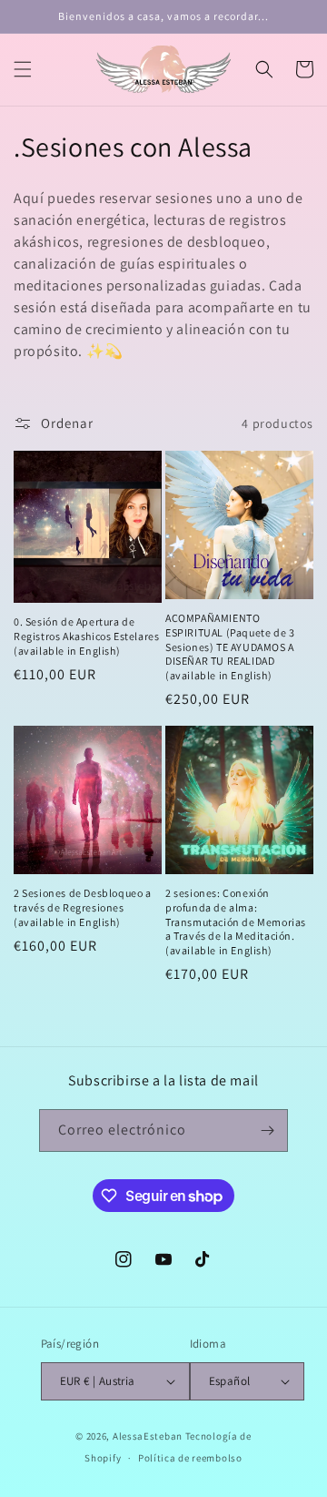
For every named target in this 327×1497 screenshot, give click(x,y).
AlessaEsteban (148, 1436)
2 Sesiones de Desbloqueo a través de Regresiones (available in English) (83, 907)
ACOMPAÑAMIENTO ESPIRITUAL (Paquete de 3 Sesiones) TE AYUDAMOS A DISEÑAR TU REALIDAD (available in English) (229, 646)
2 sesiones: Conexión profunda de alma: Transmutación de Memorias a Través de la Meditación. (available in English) (235, 921)
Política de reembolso (190, 1457)
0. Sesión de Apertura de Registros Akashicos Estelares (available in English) (86, 636)
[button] (23, 69)
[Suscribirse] (267, 1130)
